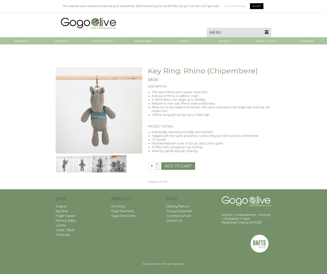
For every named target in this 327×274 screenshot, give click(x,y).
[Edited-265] (117, 163)
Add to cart (178, 166)
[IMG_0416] (99, 110)
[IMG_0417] (64, 163)
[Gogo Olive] (90, 23)
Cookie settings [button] (234, 6)
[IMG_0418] (82, 163)
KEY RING (163, 181)
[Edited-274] (100, 163)
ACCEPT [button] (256, 6)
